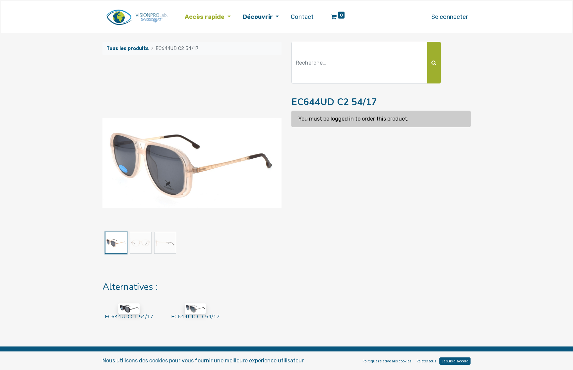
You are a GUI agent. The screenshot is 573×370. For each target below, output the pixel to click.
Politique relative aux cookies (386, 360)
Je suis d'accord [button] (455, 360)
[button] (115, 163)
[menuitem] (302, 17)
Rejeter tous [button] (426, 360)
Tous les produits (127, 48)
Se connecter (449, 17)
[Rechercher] (434, 62)
